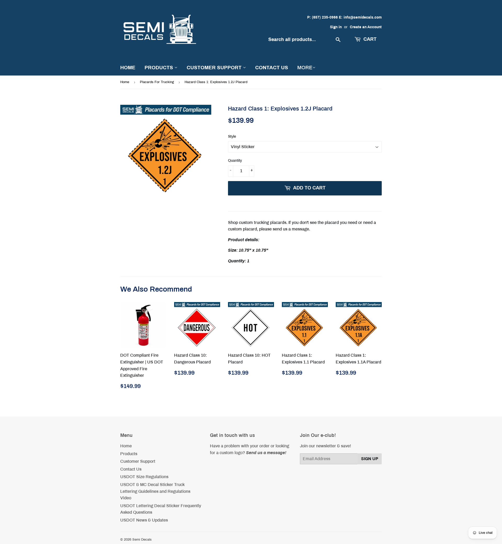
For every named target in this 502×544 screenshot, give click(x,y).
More (304, 67)
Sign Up (369, 458)
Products (159, 67)
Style (232, 136)
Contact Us (271, 67)
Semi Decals (142, 539)
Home (127, 67)
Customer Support (215, 67)
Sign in (336, 27)
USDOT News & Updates (144, 520)
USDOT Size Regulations (144, 476)
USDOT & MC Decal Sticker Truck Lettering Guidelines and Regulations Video (155, 491)
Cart (369, 39)
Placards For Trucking (157, 82)
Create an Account (366, 27)
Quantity (235, 161)
